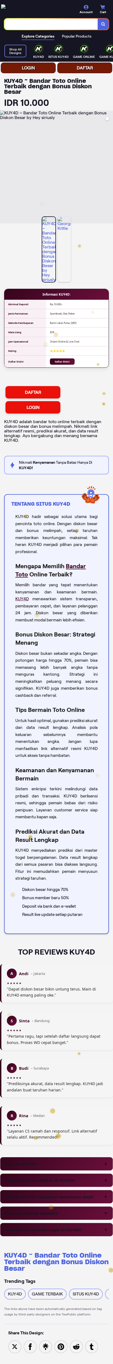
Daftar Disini (62, 361)
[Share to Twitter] (14, 1346)
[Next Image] (108, 168)
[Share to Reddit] (76, 1346)
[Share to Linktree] (45, 1346)
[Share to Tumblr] (91, 1346)
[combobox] (51, 24)
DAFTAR (85, 68)
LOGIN (28, 68)
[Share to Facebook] (30, 1346)
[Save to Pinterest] (60, 1346)
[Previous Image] (4, 168)
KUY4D (22, 599)
